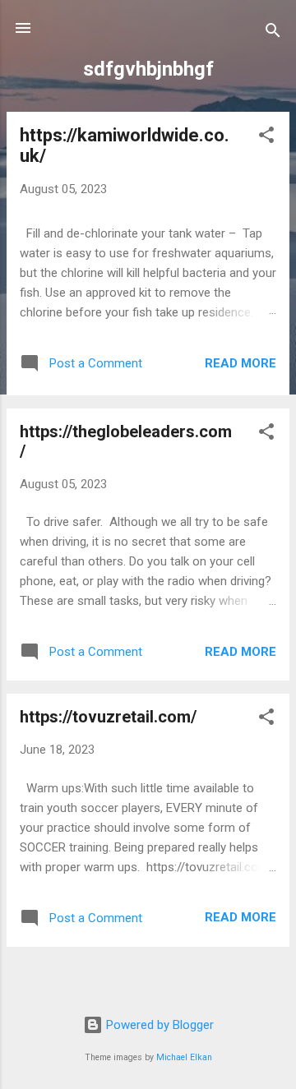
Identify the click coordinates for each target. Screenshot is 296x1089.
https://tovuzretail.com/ (108, 717)
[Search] (273, 33)
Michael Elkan (184, 1057)
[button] (266, 137)
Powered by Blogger (158, 1024)
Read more (240, 363)
